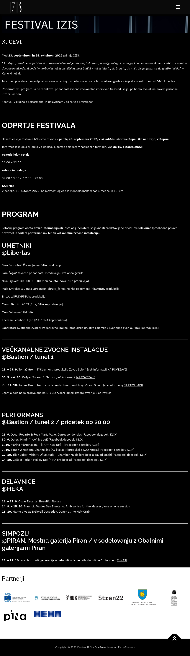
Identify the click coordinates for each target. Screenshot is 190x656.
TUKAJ (121, 560)
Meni (178, 7)
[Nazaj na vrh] (174, 638)
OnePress (100, 647)
